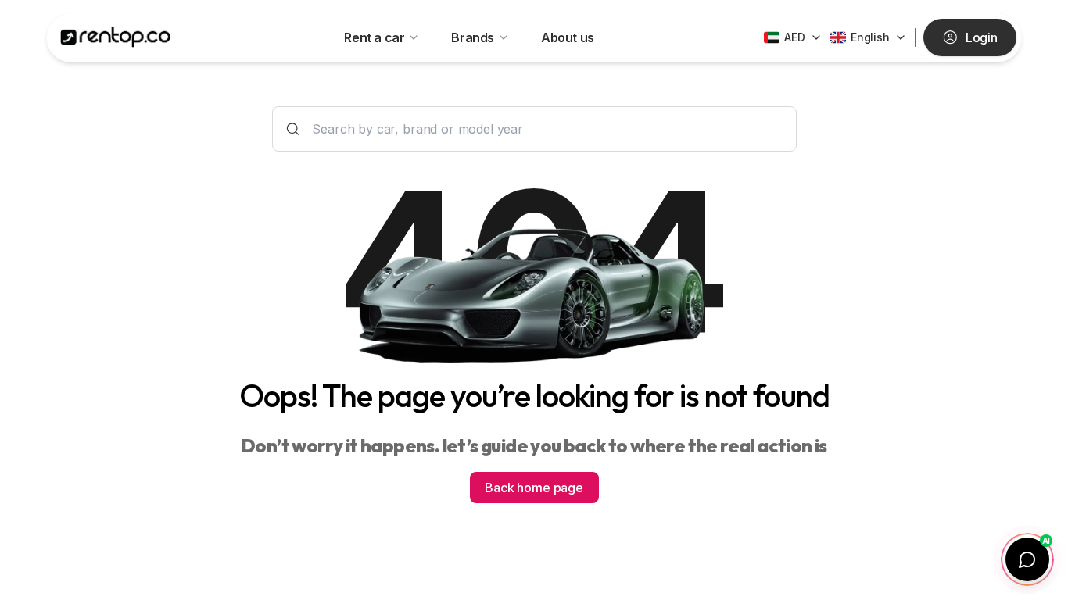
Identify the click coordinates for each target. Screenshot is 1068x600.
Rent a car (374, 37)
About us (567, 37)
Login (982, 37)
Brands (472, 37)
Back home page (534, 487)
